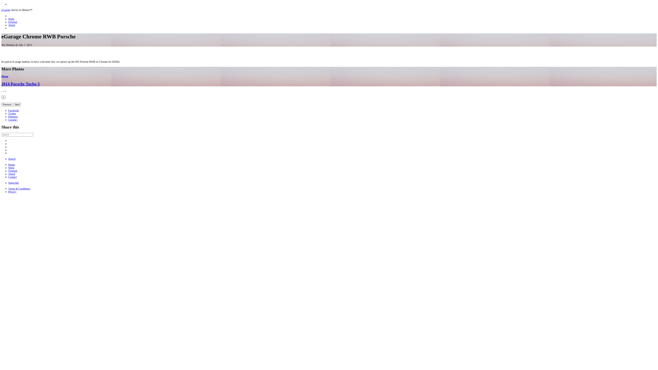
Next (17, 104)
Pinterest (12, 116)
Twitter (12, 113)
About (11, 25)
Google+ (13, 119)
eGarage (5, 10)
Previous (7, 104)
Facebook (13, 110)
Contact (12, 177)
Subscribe (13, 182)
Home (11, 164)
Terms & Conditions (19, 188)
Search (12, 158)
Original (12, 22)
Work (11, 18)
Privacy (12, 191)
